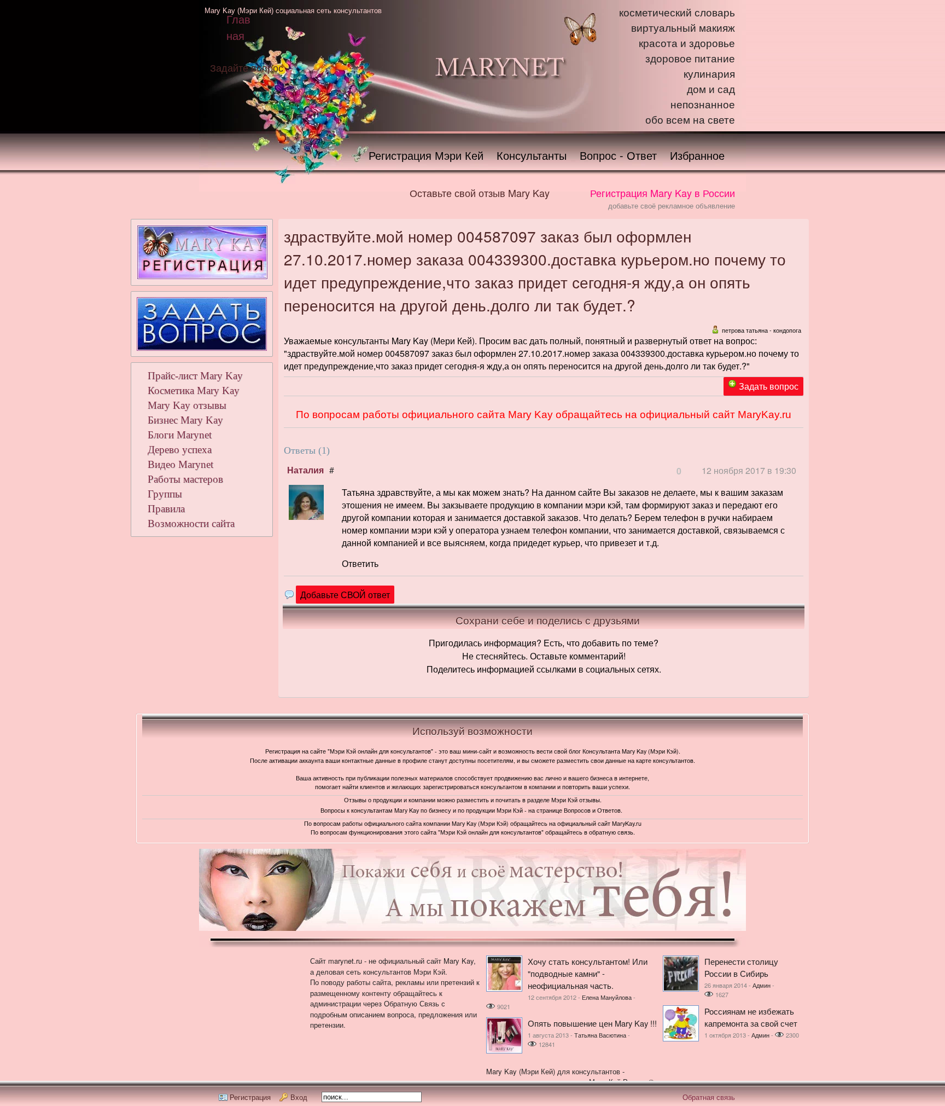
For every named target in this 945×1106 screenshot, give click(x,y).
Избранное (697, 155)
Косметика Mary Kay (194, 390)
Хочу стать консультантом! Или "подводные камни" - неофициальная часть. (588, 973)
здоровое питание (690, 59)
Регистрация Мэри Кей (426, 155)
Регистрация (250, 1097)
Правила (166, 508)
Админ (761, 985)
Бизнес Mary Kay (185, 420)
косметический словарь (677, 13)
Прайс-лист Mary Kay (195, 375)
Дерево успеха (180, 449)
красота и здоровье (687, 43)
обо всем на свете (690, 120)
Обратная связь (708, 1097)
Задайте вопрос (246, 67)
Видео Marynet (180, 464)
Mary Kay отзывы (187, 405)
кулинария (709, 74)
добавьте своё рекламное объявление (671, 205)
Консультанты (532, 155)
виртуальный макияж (683, 28)
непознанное (702, 105)
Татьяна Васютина (600, 1034)
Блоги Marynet (180, 435)
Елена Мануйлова (607, 997)
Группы (165, 494)
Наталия (305, 470)
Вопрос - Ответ (618, 155)
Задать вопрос (768, 386)
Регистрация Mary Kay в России (662, 193)
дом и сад (711, 89)
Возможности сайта (191, 523)
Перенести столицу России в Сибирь (741, 967)
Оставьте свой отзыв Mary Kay (480, 193)
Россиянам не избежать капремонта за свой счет (750, 1017)
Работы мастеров (185, 479)
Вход (298, 1097)
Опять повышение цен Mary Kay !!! (592, 1023)
